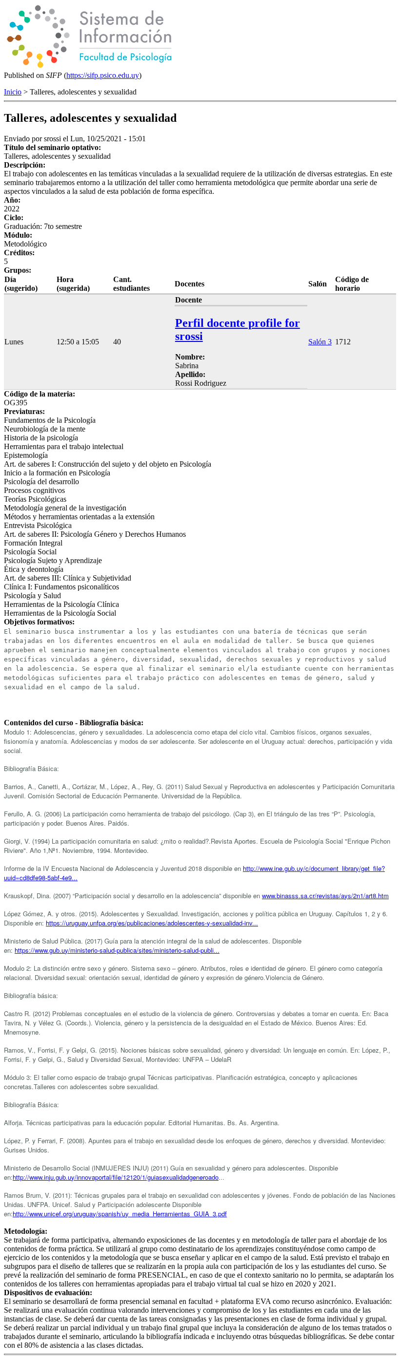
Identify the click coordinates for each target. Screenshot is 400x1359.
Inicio (12, 92)
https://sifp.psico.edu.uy (102, 75)
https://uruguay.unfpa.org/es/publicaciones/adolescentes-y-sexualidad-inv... (152, 922)
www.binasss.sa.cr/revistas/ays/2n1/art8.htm (325, 895)
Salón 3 (320, 342)
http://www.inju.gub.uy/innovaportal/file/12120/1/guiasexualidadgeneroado (116, 1177)
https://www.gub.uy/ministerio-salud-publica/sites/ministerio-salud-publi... (117, 950)
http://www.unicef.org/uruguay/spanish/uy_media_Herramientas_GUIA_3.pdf (120, 1213)
